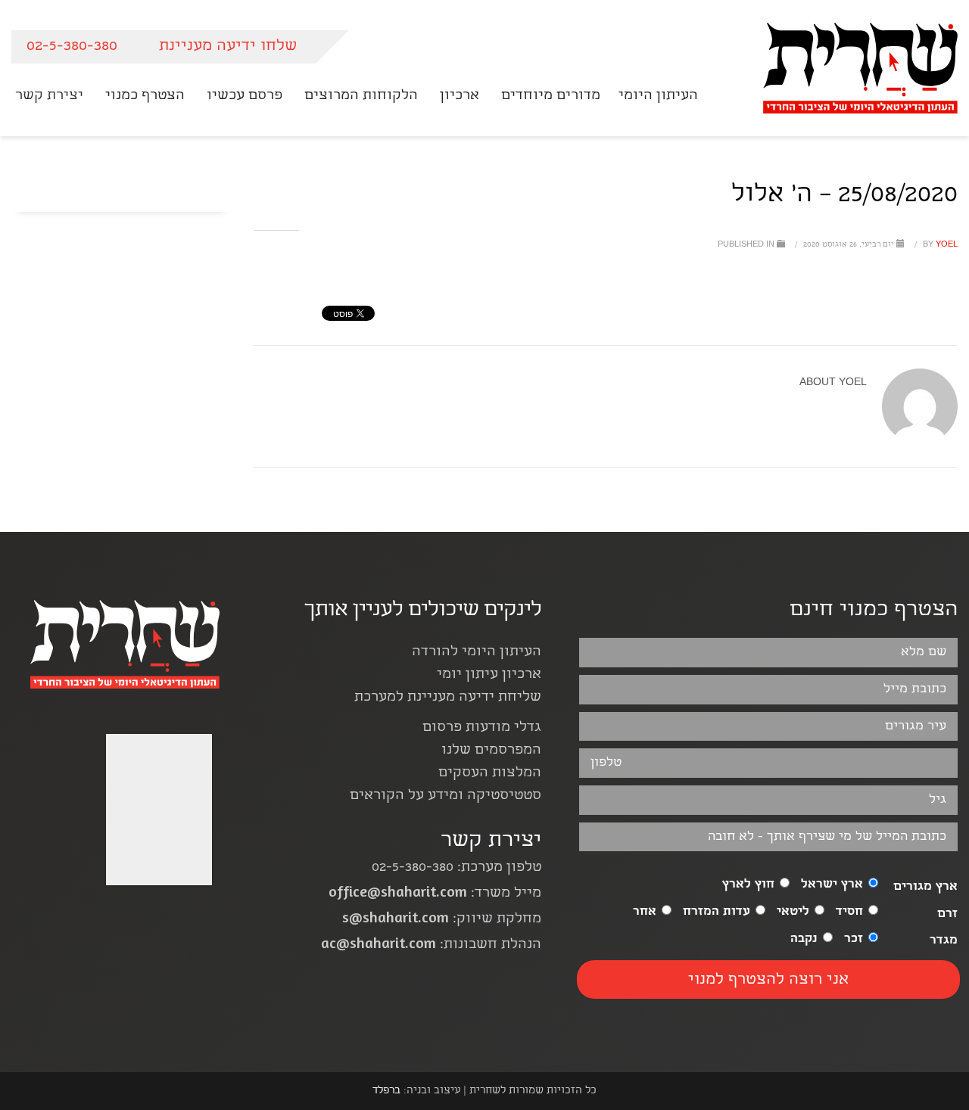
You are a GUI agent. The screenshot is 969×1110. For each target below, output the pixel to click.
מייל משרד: (435, 894)
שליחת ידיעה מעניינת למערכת (447, 698)
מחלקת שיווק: (441, 920)
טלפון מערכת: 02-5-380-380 (456, 868)
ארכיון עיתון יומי (489, 675)
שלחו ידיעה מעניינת (228, 46)
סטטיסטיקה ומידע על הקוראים (445, 796)
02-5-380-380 (71, 46)
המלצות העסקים (489, 774)
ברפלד (386, 1091)
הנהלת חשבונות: (431, 945)
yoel (939, 245)
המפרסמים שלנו (491, 751)
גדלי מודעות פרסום (481, 728)
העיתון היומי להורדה (476, 653)
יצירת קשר (491, 841)
